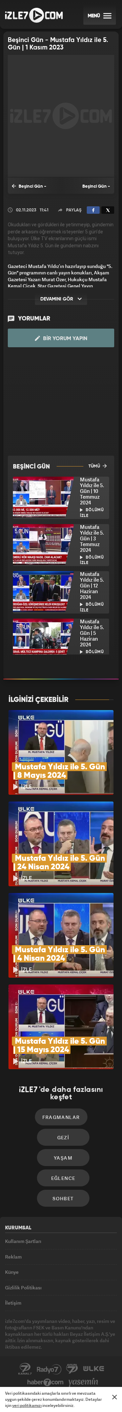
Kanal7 (25, 1369)
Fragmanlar (61, 1117)
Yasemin (83, 1382)
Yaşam (63, 1158)
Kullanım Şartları (23, 1241)
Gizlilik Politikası (23, 1287)
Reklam (13, 1256)
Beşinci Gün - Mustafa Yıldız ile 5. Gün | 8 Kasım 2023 (87, 189)
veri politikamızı (27, 1405)
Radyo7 (49, 1369)
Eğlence (63, 1178)
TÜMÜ (94, 466)
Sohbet (63, 1198)
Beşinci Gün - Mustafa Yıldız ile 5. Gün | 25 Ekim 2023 (31, 189)
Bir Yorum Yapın (64, 338)
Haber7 (45, 1382)
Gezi (63, 1137)
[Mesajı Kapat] (114, 1397)
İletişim (13, 1303)
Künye (12, 1272)
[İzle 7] (34, 15)
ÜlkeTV (93, 1369)
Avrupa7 (72, 1369)
